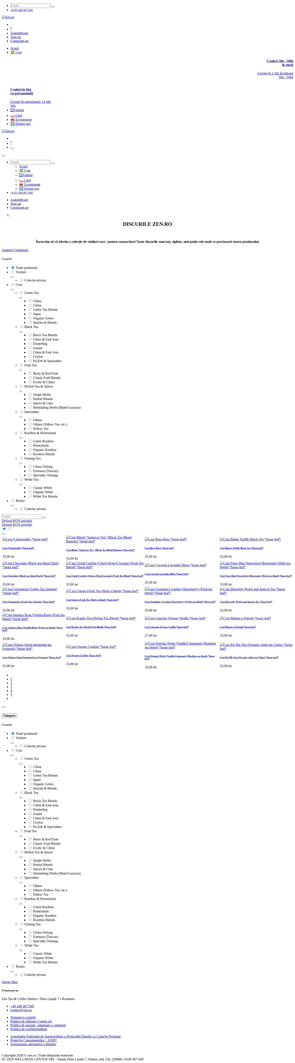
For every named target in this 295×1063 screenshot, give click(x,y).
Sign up (15, 37)
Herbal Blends (43, 399)
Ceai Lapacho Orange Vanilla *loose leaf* (167, 627)
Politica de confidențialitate (28, 1029)
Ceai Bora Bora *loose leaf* (159, 548)
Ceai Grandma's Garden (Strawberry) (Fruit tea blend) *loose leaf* (180, 601)
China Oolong (42, 466)
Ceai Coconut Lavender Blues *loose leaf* (167, 574)
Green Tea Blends (45, 309)
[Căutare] (53, 6)
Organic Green (43, 318)
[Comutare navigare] (12, 148)
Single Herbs (42, 394)
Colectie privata (35, 280)
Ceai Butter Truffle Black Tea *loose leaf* (241, 548)
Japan (37, 314)
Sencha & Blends (45, 322)
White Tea (31, 479)
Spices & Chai (43, 403)
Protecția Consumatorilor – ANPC (33, 1040)
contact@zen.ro (21, 1010)
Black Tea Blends (45, 335)
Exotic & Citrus (43, 382)
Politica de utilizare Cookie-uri (31, 1021)
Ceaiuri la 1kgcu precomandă (21, 91)
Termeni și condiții (23, 1017)
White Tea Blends (45, 496)
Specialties (31, 412)
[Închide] (3, 155)
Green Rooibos (43, 441)
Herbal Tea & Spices (38, 386)
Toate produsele (26, 268)
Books (20, 500)
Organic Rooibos (44, 450)
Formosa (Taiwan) (45, 471)
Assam (37, 348)
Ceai (19, 284)
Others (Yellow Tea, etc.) (50, 424)
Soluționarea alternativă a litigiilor (33, 1044)
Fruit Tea (30, 365)
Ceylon (38, 356)
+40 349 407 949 (22, 1006)
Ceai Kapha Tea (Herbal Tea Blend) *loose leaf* (91, 627)
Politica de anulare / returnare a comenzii (38, 1025)
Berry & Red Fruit (45, 373)
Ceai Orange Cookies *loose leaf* (83, 655)
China (37, 301)
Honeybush (41, 445)
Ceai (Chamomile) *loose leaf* (18, 548)
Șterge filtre (9, 982)
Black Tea (31, 327)
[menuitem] (14, 48)
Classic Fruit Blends (46, 378)
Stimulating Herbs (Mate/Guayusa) (57, 407)
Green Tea (31, 293)
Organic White (43, 492)
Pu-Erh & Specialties (47, 361)
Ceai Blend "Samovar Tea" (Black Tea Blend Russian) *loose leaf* (100, 550)
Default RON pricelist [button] (17, 521)
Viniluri (21, 272)
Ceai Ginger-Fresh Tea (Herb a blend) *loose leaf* (92, 599)
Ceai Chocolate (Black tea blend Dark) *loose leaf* (29, 576)
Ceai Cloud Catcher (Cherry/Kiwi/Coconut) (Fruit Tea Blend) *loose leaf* (104, 576)
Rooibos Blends (44, 454)
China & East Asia (45, 339)
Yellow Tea (40, 428)
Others (37, 420)
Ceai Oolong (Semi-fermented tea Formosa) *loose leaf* (31, 657)
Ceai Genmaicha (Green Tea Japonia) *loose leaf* (28, 601)
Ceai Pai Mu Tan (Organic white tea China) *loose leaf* (249, 657)
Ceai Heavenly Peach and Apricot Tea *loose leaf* (246, 601)
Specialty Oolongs (45, 475)
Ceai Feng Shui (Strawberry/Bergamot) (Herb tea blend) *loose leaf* (256, 576)
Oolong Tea (32, 458)
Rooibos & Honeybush (40, 433)
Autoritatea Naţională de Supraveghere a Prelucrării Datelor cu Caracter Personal (65, 1036)
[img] (8, 250)
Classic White (42, 488)
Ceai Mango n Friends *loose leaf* (238, 627)
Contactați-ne (19, 41)
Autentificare (19, 33)
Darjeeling (40, 343)
